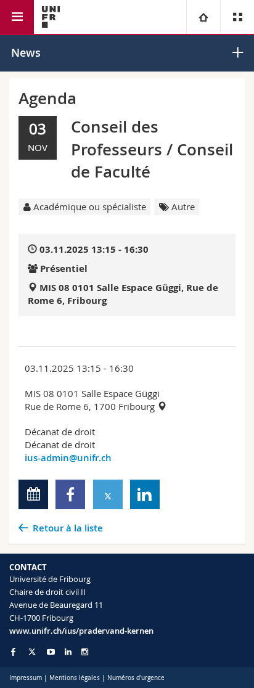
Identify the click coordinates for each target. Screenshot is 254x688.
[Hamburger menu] (17, 17)
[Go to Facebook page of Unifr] (13, 651)
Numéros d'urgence (136, 678)
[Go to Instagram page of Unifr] (84, 652)
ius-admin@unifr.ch (68, 457)
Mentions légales (74, 678)
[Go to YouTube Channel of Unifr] (51, 652)
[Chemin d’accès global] (203, 17)
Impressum (25, 678)
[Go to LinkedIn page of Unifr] (68, 652)
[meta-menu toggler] (237, 17)
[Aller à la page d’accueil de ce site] (51, 17)
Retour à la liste (68, 528)
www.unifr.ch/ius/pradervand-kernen (81, 630)
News (26, 52)
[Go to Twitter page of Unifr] (32, 651)
